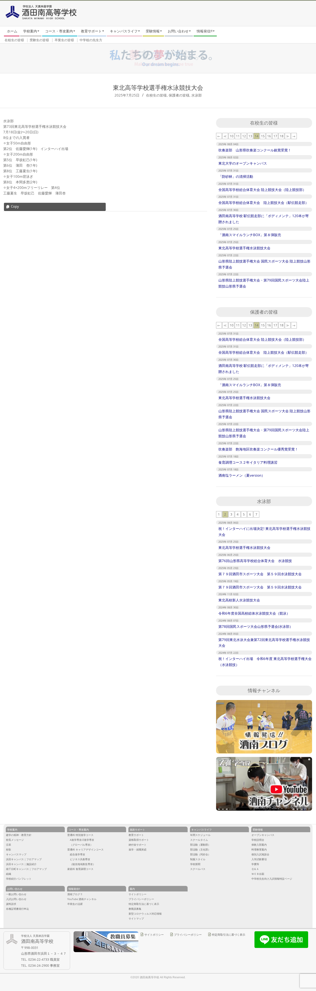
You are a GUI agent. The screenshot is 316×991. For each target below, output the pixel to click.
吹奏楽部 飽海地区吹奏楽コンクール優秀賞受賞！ (258, 449)
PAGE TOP (305, 937)
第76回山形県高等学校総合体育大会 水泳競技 (255, 560)
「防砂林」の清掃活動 (235, 176)
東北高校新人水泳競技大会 (239, 600)
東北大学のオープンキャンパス (242, 163)
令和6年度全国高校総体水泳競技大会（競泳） (254, 613)
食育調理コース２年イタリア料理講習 (247, 462)
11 (238, 136)
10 (231, 136)
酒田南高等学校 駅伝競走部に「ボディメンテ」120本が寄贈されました (263, 218)
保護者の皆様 (179, 95)
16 (269, 136)
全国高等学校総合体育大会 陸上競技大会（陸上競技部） (262, 189)
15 (263, 136)
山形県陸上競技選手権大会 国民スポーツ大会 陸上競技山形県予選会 (264, 264)
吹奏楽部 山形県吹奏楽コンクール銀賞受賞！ (254, 150)
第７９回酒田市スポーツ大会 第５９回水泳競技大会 (260, 574)
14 (256, 136)
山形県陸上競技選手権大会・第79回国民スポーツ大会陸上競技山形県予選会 (263, 283)
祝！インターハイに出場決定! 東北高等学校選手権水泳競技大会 (264, 531)
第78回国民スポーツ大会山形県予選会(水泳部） (255, 626)
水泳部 (196, 95)
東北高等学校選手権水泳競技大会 (244, 248)
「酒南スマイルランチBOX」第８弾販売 (249, 234)
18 (281, 136)
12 (244, 136)
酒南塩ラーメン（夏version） (241, 475)
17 (275, 136)
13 (250, 136)
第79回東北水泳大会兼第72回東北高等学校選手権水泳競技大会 (264, 642)
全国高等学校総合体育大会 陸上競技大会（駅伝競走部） (263, 202)
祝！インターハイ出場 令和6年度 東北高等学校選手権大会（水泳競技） (265, 661)
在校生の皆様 (156, 95)
